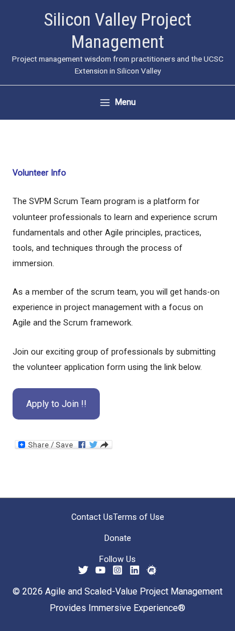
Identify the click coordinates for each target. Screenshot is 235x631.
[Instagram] (117, 570)
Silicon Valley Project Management (118, 30)
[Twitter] (83, 570)
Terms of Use (138, 517)
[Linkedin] (134, 570)
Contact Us (92, 517)
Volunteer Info (39, 173)
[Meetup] (152, 570)
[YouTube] (100, 570)
